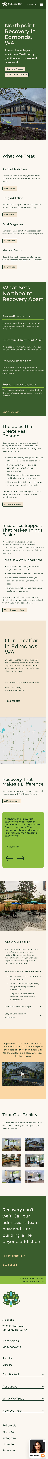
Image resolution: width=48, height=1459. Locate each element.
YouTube (8, 1439)
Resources (9, 1394)
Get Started (10, 1382)
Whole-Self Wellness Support (18, 1014)
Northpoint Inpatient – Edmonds (22, 682)
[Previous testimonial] (9, 864)
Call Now (31, 4)
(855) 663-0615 (11, 1354)
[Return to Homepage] (12, 4)
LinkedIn (8, 1451)
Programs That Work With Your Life (22, 979)
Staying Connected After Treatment (16, 1023)
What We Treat (13, 1406)
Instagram (9, 1445)
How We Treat (12, 1418)
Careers (7, 1372)
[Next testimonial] (20, 864)
